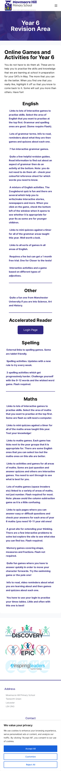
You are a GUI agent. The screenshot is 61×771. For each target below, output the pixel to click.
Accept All (30, 748)
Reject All (30, 764)
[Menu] (56, 5)
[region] (30, 745)
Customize (30, 756)
